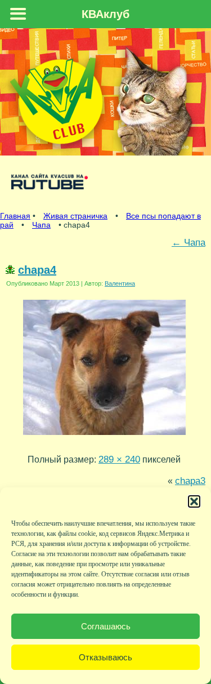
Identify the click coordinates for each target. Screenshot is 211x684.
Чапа (41, 224)
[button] (194, 501)
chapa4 (37, 270)
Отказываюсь (105, 657)
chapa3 (190, 480)
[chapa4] (104, 437)
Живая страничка (75, 215)
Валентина (120, 283)
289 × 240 (119, 459)
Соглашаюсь (106, 626)
